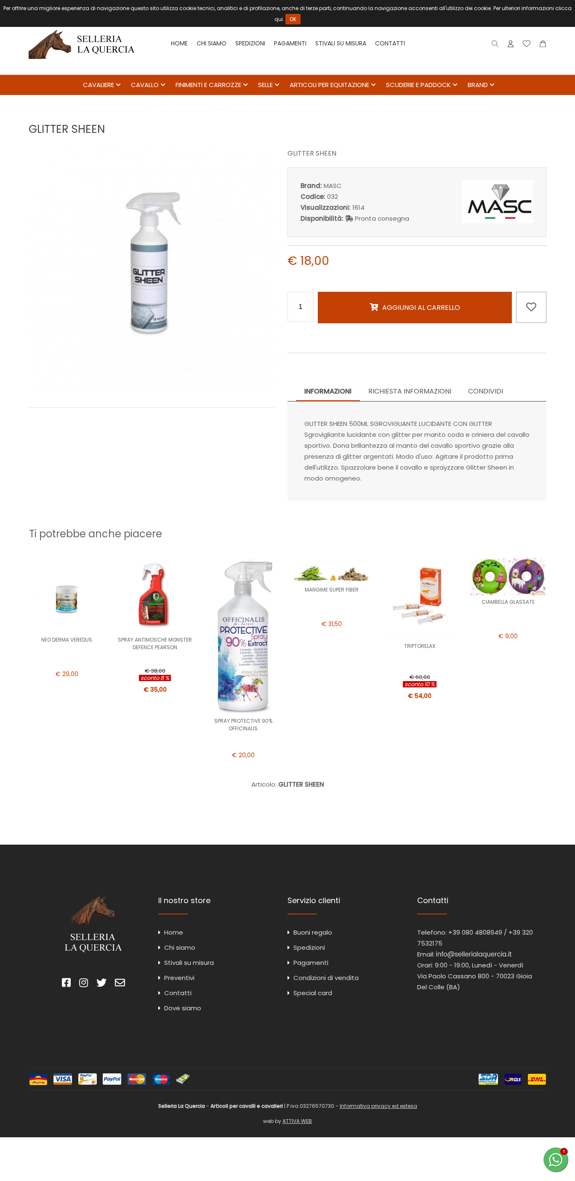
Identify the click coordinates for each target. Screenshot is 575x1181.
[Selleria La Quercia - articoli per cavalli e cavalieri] (82, 69)
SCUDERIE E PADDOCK (418, 84)
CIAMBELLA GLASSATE (508, 601)
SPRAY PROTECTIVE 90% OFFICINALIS (243, 724)
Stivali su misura (340, 43)
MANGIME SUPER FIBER (332, 589)
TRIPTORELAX (419, 646)
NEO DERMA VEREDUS (66, 639)
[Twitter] (101, 984)
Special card (312, 992)
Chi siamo (211, 43)
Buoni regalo (312, 932)
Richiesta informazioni (409, 391)
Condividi (485, 391)
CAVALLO (145, 84)
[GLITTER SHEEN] (152, 389)
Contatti (390, 43)
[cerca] (495, 45)
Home (179, 43)
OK (293, 19)
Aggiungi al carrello (421, 307)
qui (278, 19)
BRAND (478, 84)
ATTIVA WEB (297, 1121)
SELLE (265, 84)
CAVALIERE (98, 84)
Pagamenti (290, 43)
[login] (510, 45)
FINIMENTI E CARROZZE (208, 84)
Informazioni (327, 391)
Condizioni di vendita (326, 977)
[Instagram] (83, 984)
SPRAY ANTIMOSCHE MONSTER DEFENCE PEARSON (155, 643)
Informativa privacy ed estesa (378, 1106)
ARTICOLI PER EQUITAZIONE (329, 84)
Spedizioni (250, 43)
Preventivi (179, 977)
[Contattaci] (542, 45)
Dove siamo (182, 1008)
